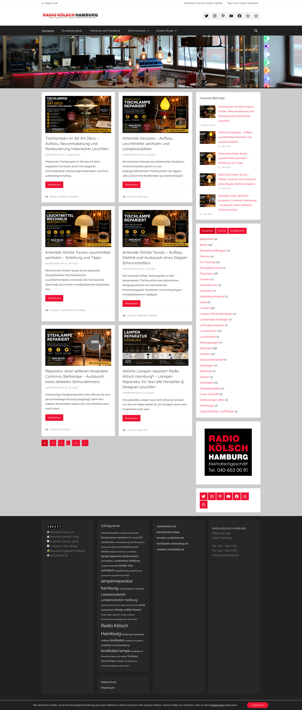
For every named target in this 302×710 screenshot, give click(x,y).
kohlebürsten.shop (168, 532)
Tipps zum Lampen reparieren (242, 3)
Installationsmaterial (212, 296)
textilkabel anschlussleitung (115, 645)
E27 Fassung (207, 262)
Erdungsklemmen (211, 267)
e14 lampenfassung (122, 542)
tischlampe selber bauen (119, 666)
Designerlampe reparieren (114, 537)
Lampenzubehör (113, 594)
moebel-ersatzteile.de (170, 549)
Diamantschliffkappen (213, 250)
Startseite (48, 30)
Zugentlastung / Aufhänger (217, 411)
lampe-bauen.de (111, 556)
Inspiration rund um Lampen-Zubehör (203, 3)
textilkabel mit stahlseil (118, 656)
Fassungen (206, 273)
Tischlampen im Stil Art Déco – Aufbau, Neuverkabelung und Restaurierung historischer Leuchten (77, 143)
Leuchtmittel (67, 310)
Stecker (204, 376)
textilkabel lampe (115, 651)
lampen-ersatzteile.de (170, 537)
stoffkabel (105, 640)
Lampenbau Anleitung (127, 560)
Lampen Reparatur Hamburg (131, 589)
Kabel (203, 302)
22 (76, 442)
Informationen (137, 30)
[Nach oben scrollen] (296, 704)
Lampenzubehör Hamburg (119, 600)
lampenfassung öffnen (120, 575)
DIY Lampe (133, 537)
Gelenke (205, 279)
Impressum (108, 687)
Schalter (153, 315)
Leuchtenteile (208, 330)
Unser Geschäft (209, 394)
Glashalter (206, 290)
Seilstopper (207, 365)
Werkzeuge (207, 405)
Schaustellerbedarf (211, 359)
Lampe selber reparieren (110, 615)
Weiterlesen (54, 184)
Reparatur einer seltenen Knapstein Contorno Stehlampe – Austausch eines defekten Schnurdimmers (76, 376)
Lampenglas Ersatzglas (214, 319)
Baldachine (207, 239)
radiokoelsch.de (166, 526)
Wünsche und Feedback (105, 30)
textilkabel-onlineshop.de (172, 543)
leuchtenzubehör (108, 619)
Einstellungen (217, 705)
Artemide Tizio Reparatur (129, 533)
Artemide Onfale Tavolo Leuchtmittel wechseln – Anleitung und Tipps (233, 158)
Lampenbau (107, 561)
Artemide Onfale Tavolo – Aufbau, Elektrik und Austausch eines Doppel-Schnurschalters (155, 257)
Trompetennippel (210, 388)
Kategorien (208, 230)
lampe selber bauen (128, 609)
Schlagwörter (237, 230)
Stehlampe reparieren (133, 634)
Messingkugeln (209, 342)
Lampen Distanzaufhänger (216, 313)
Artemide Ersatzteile (110, 533)
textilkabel (117, 640)
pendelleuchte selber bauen (126, 619)
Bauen (53, 196)
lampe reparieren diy (129, 605)
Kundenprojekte (72, 30)
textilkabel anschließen (134, 641)
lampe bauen (130, 556)
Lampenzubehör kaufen (110, 605)
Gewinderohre (209, 285)
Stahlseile (206, 371)
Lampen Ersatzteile (109, 566)
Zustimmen (257, 705)
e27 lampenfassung (126, 547)
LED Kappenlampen (212, 325)
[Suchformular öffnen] (255, 31)
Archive (222, 230)
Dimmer (205, 256)
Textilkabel (206, 382)
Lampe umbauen (128, 615)
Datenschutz (108, 682)
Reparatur (73, 196)
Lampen (62, 196)
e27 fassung (136, 542)
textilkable (120, 661)
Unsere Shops (164, 30)
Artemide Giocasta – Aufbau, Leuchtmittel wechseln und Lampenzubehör (148, 143)
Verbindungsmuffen (212, 399)
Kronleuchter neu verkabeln (125, 552)
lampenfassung (122, 570)
